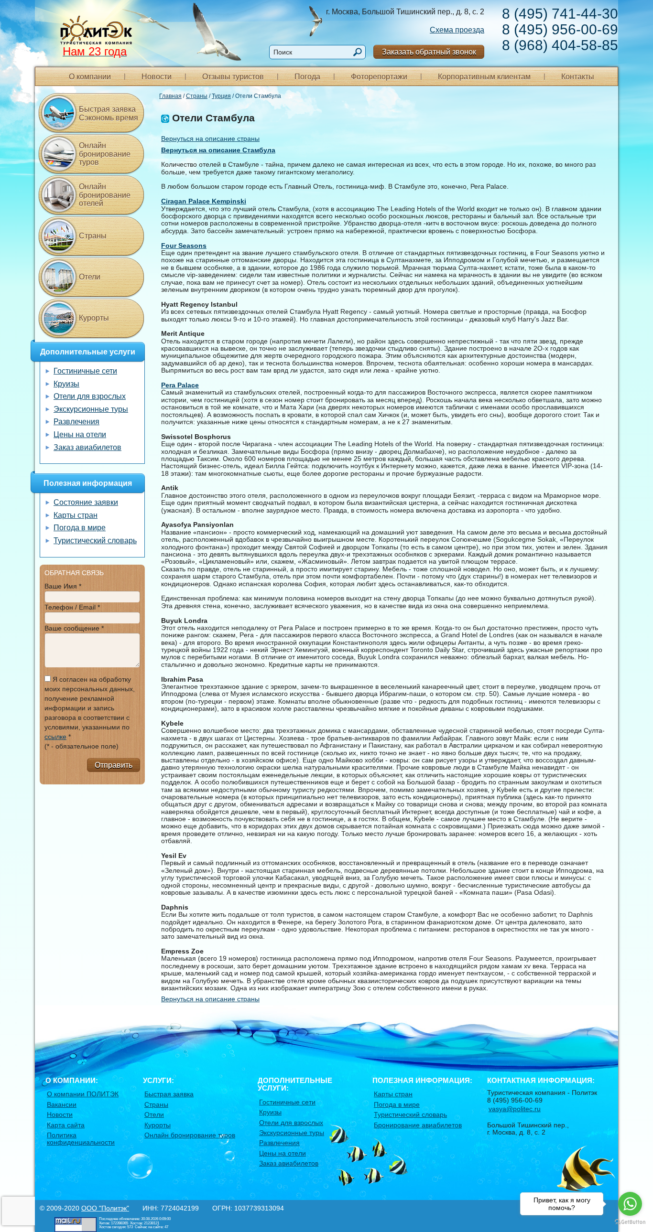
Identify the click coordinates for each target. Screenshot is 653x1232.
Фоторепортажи (379, 77)
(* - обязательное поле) (81, 746)
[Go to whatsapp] (630, 1204)
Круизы (66, 384)
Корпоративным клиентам (484, 77)
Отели (89, 277)
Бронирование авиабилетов (418, 1125)
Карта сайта (66, 1125)
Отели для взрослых (90, 396)
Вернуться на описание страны (210, 138)
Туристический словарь (95, 540)
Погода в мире (80, 528)
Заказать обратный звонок (429, 52)
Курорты (94, 318)
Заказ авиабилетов (87, 447)
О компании (90, 77)
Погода (307, 77)
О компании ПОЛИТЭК (83, 1094)
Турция (221, 96)
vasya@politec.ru (515, 1109)
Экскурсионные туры (91, 409)
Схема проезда (457, 30)
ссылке (55, 736)
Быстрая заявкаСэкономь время (108, 113)
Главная (170, 96)
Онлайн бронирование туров (105, 153)
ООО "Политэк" (105, 1208)
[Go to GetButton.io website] (630, 1222)
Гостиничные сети (85, 371)
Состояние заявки (86, 502)
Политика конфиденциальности (81, 1138)
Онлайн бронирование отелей (105, 194)
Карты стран (76, 515)
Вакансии (61, 1104)
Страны (196, 96)
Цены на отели (80, 434)
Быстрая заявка (169, 1094)
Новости (156, 77)
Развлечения (76, 422)
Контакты (577, 77)
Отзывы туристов (233, 77)
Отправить (113, 765)
